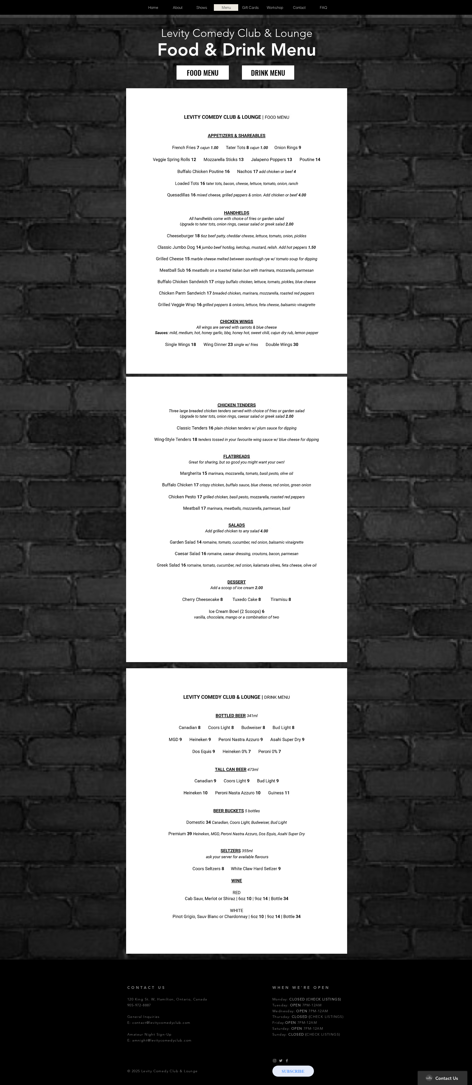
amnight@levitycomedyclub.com (162, 1040)
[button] (293, 1071)
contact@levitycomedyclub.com (161, 1022)
